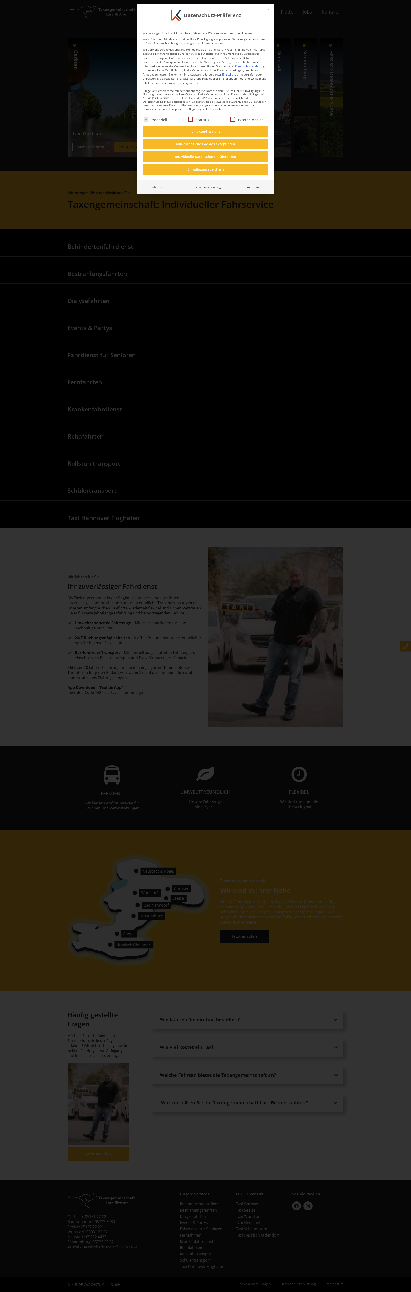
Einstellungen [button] (231, 75)
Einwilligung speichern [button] (205, 169)
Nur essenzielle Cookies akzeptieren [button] (205, 144)
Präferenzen (158, 187)
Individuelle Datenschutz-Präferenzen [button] (205, 156)
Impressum (253, 187)
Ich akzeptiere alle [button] (205, 131)
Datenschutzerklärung (250, 66)
